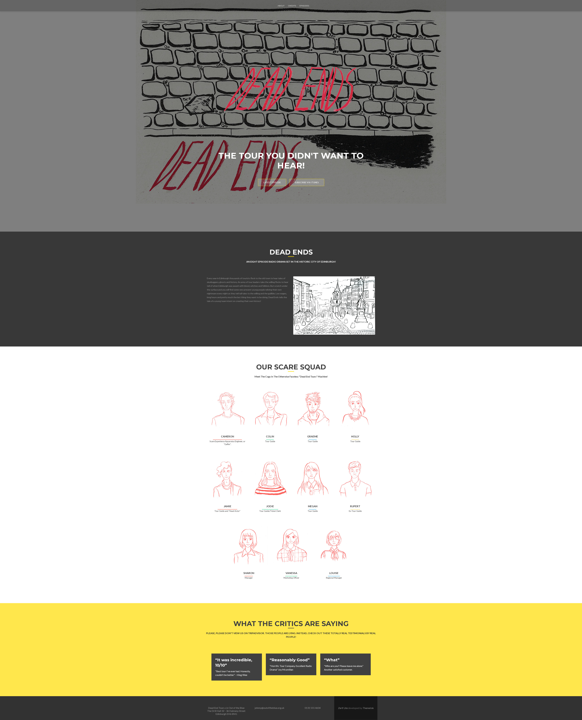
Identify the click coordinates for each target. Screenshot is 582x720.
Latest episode (272, 182)
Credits (292, 6)
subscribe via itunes (307, 182)
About (281, 6)
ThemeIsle (368, 707)
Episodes (304, 6)
